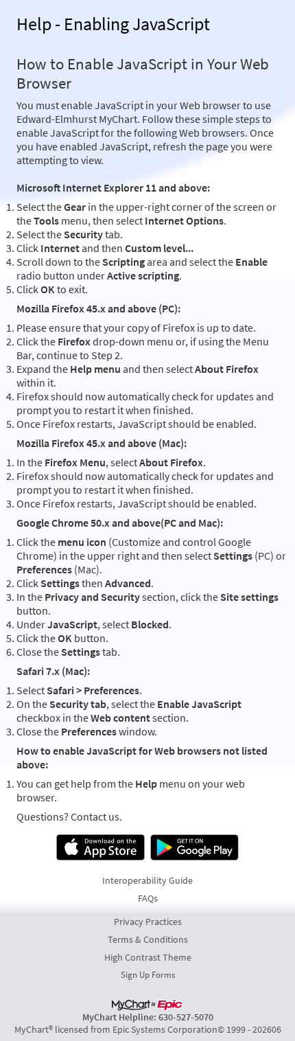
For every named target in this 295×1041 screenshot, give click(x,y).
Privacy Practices (148, 921)
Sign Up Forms (148, 974)
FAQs (148, 898)
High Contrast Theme (147, 957)
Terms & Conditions (148, 939)
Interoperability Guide (147, 880)
